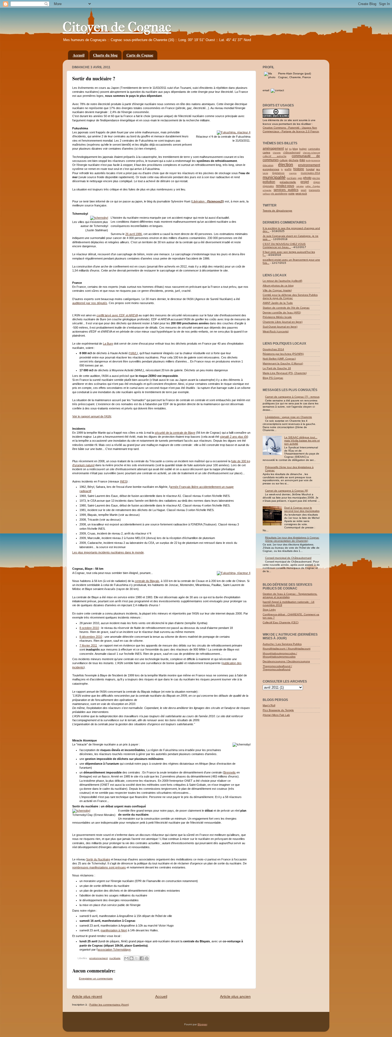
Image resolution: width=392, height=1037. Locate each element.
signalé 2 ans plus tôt (233, 436)
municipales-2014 (310, 173)
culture (283, 160)
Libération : (207, 201)
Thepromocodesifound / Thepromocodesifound (277, 668)
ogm (300, 178)
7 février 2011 (88, 645)
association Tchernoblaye (114, 949)
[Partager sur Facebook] (141, 958)
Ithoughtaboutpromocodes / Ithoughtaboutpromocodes (280, 655)
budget (303, 148)
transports (314, 190)
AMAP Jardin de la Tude (278, 302)
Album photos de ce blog (278, 285)
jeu (318, 169)
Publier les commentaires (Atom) (109, 1004)
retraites (300, 186)
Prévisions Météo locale (277, 317)
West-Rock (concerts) (276, 331)
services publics (286, 190)
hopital (310, 169)
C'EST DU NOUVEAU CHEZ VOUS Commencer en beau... (284, 245)
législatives (278, 173)
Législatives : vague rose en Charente (288, 417)
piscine (316, 178)
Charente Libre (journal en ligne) (282, 321)
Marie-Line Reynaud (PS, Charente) (285, 373)
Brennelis (230, 772)
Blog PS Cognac (273, 377)
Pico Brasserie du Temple (278, 710)
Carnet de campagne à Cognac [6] (286, 490)
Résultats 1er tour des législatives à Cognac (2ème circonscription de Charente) (292, 539)
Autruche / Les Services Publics (282, 644)
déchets (293, 160)
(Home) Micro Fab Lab (276, 714)
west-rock (301, 193)
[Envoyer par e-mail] (126, 958)
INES (123, 481)
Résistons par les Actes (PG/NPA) (283, 353)
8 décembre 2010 (90, 636)
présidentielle (288, 182)
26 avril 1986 (133, 234)
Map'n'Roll (269, 705)
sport (303, 190)
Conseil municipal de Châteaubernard (288, 557)
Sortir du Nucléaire (98, 859)
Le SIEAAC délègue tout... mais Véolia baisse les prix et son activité (302, 440)
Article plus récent (87, 996)
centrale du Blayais (147, 581)
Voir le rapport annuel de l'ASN (91, 416)
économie (315, 160)
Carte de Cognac (139, 55)
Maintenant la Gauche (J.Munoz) (283, 363)
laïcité (265, 173)
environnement (98, 958)
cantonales (314, 148)
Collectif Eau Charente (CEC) (280, 622)
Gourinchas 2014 (273, 349)
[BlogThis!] (131, 958)
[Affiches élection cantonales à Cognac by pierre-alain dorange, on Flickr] (233, 132)
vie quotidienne (279, 193)
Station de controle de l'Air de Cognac (286, 307)
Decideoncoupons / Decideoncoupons (286, 661)
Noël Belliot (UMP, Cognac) (279, 358)
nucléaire (115, 958)
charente (277, 152)
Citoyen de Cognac (117, 27)
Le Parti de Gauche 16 (277, 368)
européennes (271, 169)
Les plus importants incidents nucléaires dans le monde (108, 552)
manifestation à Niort (114, 930)
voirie (291, 193)
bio (290, 149)
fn (282, 169)
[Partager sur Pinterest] (146, 958)
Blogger (202, 1024)
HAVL (133, 353)
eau (302, 160)
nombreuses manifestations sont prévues (99, 867)
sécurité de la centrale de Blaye (175, 432)
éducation (268, 165)
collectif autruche (274, 156)
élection (285, 164)
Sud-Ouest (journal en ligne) (280, 326)
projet (305, 182)
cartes (266, 152)
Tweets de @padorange (277, 210)
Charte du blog (105, 55)
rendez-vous (285, 186)
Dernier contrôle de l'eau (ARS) (282, 312)
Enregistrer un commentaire (96, 978)
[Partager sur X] (136, 958)
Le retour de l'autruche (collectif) (282, 280)
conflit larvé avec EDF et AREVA (117, 315)
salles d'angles (312, 186)
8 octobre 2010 (89, 627)
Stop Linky (269, 609)
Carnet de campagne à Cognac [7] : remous (292, 396)
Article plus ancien (235, 996)
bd (286, 148)
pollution (269, 182)
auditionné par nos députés (89, 303)
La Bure (108, 343)
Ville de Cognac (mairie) (277, 290)
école (308, 160)
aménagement (273, 148)
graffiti (288, 169)
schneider (267, 190)
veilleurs (266, 194)
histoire (298, 169)
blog (295, 148)
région (316, 182)
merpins (293, 173)
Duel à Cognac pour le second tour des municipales (301, 509)
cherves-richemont (311, 152)
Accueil (79, 55)
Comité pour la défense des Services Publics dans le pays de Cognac (290, 296)
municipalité (274, 177)
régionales (268, 186)
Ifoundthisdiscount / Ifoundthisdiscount (286, 648)
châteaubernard (291, 152)
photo (307, 178)
